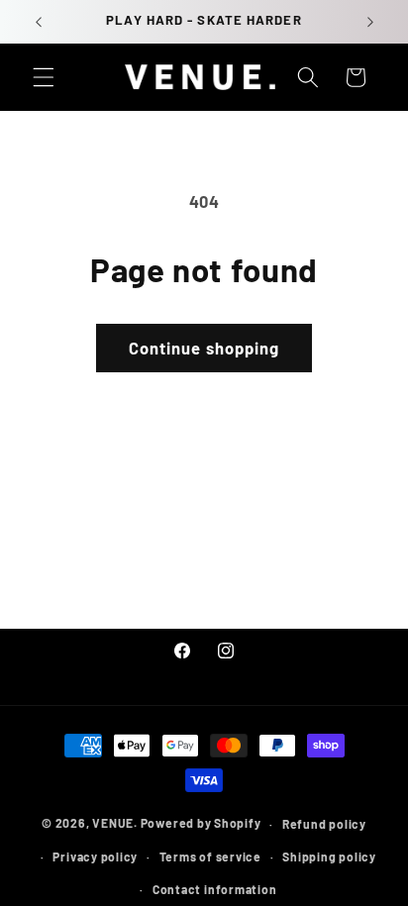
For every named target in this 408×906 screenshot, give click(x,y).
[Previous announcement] (38, 22)
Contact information (215, 889)
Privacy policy (95, 856)
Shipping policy (329, 856)
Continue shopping (204, 347)
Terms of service (210, 856)
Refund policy (324, 824)
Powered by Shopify (201, 824)
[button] (43, 77)
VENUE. (115, 824)
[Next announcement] (370, 22)
